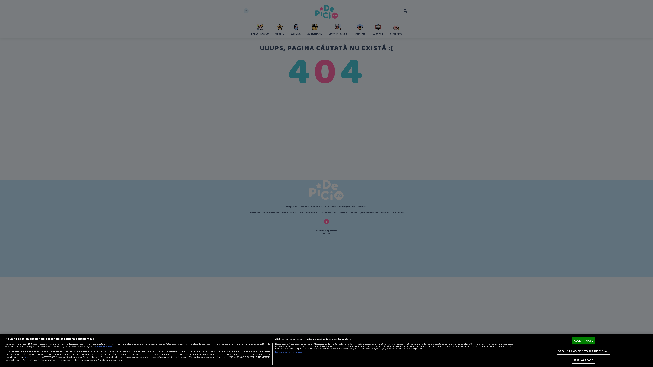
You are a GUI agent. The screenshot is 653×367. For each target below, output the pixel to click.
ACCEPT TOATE (583, 340)
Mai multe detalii (104, 346)
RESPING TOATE (583, 360)
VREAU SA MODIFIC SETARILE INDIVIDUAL (583, 351)
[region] (326, 350)
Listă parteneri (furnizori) (288, 352)
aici (27, 357)
